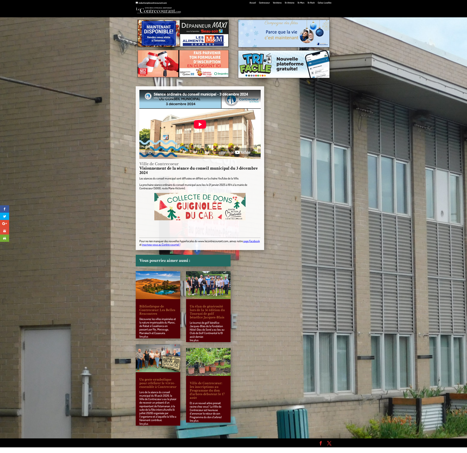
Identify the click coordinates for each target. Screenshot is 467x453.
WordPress (189, 443)
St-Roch (311, 3)
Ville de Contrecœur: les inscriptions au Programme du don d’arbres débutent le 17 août (207, 390)
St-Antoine (289, 3)
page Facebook (251, 241)
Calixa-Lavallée (324, 3)
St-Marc (301, 3)
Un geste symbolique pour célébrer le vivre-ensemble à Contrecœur (158, 383)
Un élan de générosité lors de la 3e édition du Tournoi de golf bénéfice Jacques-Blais (207, 312)
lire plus (143, 336)
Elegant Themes (156, 443)
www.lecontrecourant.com (213, 241)
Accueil (253, 3)
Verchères (277, 3)
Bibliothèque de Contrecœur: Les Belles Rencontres (157, 310)
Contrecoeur (264, 3)
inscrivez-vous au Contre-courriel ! (161, 244)
